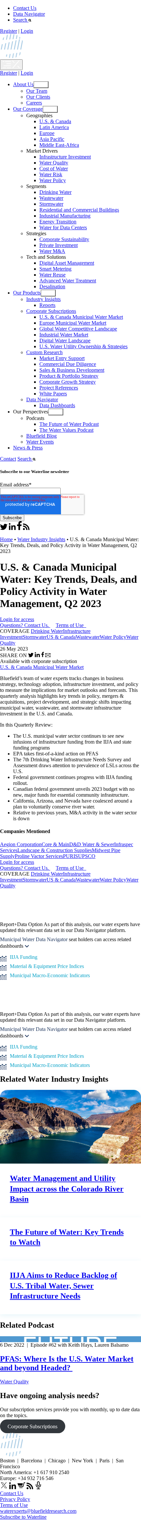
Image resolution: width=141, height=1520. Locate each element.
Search (21, 20)
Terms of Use (70, 625)
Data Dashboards (57, 405)
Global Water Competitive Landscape (78, 329)
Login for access (17, 619)
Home (6, 539)
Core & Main (55, 844)
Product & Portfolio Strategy (68, 376)
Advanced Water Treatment (67, 280)
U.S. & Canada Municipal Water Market (81, 317)
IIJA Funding (23, 957)
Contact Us (24, 8)
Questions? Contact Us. (24, 625)
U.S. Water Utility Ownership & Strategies (83, 346)
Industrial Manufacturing (65, 215)
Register (8, 31)
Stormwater (51, 204)
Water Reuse (52, 274)
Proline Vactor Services (39, 856)
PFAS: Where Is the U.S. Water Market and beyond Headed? (66, 1363)
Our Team (36, 91)
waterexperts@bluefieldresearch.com (38, 1511)
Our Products (27, 292)
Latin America (54, 127)
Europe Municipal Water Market (72, 323)
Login (27, 31)
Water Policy (52, 180)
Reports (47, 305)
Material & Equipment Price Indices (47, 966)
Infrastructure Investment (65, 157)
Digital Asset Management (66, 263)
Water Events (40, 442)
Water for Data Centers (63, 227)
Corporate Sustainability (64, 239)
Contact (8, 459)
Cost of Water (53, 168)
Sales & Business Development (71, 370)
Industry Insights (43, 299)
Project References (58, 387)
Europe (46, 133)
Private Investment (58, 245)
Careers (34, 102)
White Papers (53, 393)
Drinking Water (55, 192)
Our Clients (38, 97)
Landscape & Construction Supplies (54, 850)
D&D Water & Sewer (91, 844)
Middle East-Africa (59, 145)
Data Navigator (29, 14)
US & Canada (61, 637)
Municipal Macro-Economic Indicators (50, 975)
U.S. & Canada (55, 121)
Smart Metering (55, 269)
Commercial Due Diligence (67, 364)
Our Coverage (28, 109)
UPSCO (86, 856)
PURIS (70, 856)
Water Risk (50, 174)
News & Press (28, 447)
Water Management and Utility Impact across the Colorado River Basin (67, 1188)
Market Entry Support (62, 358)
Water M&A (52, 251)
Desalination (52, 286)
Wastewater (51, 198)
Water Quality (53, 162)
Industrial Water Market (63, 334)
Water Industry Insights (41, 539)
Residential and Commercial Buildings (79, 210)
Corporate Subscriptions (51, 311)
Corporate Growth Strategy (67, 382)
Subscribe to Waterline (23, 1517)
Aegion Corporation (21, 844)
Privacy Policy (15, 1499)
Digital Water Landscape (65, 340)
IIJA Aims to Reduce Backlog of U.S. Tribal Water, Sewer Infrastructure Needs (63, 1285)
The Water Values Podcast (66, 430)
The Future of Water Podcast (69, 424)
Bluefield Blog (41, 436)
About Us (23, 84)
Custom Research (44, 352)
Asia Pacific (51, 139)
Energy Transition (57, 221)
